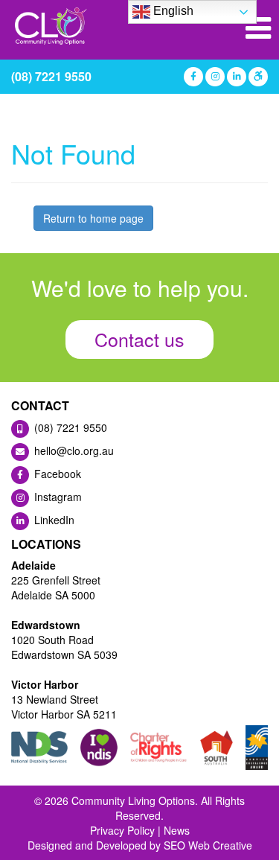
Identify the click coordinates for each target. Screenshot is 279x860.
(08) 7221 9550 (51, 76)
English (171, 10)
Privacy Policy (122, 830)
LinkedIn (52, 519)
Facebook (56, 473)
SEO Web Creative (208, 845)
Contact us (139, 338)
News (177, 830)
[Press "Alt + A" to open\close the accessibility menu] (257, 76)
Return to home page (93, 218)
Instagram (56, 496)
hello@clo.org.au (72, 450)
